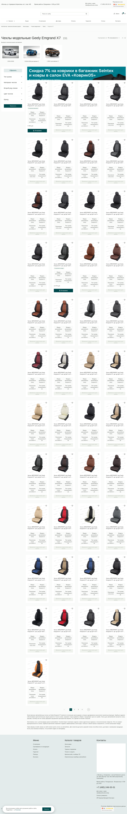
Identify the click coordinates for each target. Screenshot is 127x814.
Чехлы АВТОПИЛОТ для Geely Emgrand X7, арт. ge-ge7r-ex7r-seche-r (88, 322)
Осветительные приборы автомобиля (75, 757)
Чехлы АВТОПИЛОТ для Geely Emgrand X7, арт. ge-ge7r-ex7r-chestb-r (62, 162)
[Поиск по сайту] (64, 13)
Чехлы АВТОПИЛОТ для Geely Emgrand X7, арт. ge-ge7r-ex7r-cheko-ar (36, 322)
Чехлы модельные (36, 26)
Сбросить (13, 70)
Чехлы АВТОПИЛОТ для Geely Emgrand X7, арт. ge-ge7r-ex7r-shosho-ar (88, 162)
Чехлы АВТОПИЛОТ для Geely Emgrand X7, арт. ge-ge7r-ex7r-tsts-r (115, 322)
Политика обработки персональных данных (113, 806)
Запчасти (67, 746)
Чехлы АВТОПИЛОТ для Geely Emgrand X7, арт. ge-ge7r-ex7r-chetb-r (62, 579)
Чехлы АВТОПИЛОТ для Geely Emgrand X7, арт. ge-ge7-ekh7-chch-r (114, 213)
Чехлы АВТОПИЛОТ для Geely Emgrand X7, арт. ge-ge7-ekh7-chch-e (36, 162)
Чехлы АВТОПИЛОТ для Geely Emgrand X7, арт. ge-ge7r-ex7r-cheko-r (62, 322)
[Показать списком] (125, 38)
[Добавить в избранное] (46, 83)
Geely (44, 26)
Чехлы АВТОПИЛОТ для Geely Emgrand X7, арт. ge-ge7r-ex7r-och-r (36, 682)
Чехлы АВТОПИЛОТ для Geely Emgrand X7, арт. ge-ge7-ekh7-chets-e (114, 105)
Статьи (103, 21)
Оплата (73, 21)
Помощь (35, 754)
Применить (13, 106)
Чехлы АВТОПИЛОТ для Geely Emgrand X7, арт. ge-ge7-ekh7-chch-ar (36, 630)
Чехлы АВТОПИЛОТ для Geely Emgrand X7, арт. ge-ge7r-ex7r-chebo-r (36, 373)
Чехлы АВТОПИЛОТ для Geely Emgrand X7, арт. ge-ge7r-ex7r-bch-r (88, 527)
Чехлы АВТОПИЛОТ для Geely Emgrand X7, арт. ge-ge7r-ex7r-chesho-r (62, 476)
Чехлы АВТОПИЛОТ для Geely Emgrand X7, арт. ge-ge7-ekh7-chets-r (62, 105)
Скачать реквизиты (102, 795)
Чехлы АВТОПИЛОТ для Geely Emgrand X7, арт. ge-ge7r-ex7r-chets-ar (36, 265)
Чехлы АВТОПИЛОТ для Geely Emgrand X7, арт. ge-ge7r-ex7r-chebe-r (115, 373)
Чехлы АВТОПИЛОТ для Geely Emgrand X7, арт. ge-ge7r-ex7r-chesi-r (88, 579)
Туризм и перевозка (70, 749)
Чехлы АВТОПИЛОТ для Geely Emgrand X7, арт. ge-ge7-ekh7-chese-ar (62, 265)
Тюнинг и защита (69, 752)
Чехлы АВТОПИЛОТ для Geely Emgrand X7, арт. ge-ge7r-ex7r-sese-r (115, 527)
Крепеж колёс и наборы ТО (72, 754)
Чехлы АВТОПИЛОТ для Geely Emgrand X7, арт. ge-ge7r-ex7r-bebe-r (36, 527)
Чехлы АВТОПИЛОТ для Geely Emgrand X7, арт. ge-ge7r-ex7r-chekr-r (62, 527)
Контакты (118, 21)
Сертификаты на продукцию (41, 746)
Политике (18, 810)
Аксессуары (26, 26)
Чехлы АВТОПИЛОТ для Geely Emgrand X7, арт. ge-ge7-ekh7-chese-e (114, 162)
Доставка (58, 21)
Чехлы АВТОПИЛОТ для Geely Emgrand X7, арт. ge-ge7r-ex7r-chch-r (36, 105)
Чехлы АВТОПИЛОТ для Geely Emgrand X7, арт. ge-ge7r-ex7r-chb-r (62, 373)
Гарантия (88, 21)
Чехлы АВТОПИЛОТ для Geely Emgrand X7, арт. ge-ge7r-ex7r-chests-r (88, 425)
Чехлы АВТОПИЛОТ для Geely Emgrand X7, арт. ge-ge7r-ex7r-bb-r (62, 425)
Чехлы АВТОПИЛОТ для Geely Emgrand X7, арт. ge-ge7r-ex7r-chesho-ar (36, 213)
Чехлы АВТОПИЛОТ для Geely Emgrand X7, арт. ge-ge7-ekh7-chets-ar (114, 579)
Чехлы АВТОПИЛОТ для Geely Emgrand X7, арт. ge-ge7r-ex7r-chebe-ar (115, 425)
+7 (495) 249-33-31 (105, 4)
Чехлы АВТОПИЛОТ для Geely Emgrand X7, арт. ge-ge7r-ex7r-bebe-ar (36, 425)
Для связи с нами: (102, 791)
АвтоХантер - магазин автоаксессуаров (11, 26)
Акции (27, 21)
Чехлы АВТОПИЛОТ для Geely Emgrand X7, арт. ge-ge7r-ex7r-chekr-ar (62, 630)
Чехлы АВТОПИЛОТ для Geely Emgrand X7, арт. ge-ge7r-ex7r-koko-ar (88, 265)
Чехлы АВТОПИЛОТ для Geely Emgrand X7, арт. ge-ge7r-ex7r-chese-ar (36, 476)
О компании (42, 21)
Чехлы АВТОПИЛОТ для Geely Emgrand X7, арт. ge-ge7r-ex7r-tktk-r (115, 265)
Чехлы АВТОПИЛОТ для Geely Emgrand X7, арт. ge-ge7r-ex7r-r (89, 213)
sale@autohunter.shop (91, 5)
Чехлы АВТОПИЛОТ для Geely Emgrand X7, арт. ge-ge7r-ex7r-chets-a (88, 105)
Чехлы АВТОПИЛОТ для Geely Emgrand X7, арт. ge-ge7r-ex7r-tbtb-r (88, 373)
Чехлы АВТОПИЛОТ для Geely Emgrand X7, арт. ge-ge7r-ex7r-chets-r (88, 630)
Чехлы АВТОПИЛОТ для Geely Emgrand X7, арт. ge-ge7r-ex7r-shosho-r (115, 476)
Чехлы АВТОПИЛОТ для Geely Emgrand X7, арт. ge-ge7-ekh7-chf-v (62, 213)
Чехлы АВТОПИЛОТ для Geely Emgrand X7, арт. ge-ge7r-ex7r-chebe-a (115, 630)
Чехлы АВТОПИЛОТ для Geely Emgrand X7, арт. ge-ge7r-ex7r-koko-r (88, 476)
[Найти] (86, 13)
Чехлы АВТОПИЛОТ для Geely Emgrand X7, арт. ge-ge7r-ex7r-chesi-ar (36, 579)
